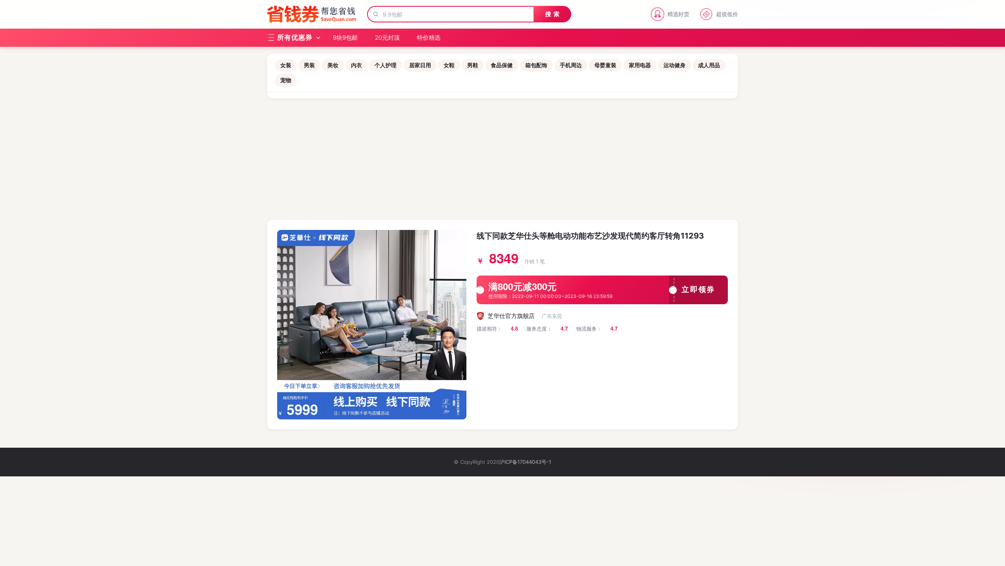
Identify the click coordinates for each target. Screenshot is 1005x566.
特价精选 (428, 37)
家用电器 (640, 65)
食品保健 (502, 65)
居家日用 (420, 65)
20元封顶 (387, 37)
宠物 (285, 80)
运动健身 (674, 65)
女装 (285, 65)
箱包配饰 (536, 65)
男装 (309, 65)
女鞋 (449, 65)
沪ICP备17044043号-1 (525, 462)
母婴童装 (605, 65)
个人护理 (386, 65)
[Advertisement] (502, 158)
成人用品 (709, 65)
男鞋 (472, 65)
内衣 (356, 65)
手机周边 (571, 65)
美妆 (332, 65)
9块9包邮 (345, 37)
